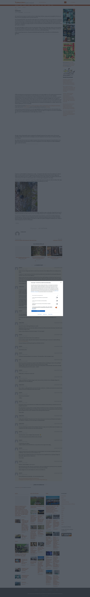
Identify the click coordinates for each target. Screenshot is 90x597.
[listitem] (45, 295)
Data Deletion (40, 314)
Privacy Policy (50, 314)
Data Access (45, 314)
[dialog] (45, 298)
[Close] (61, 283)
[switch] (56, 297)
